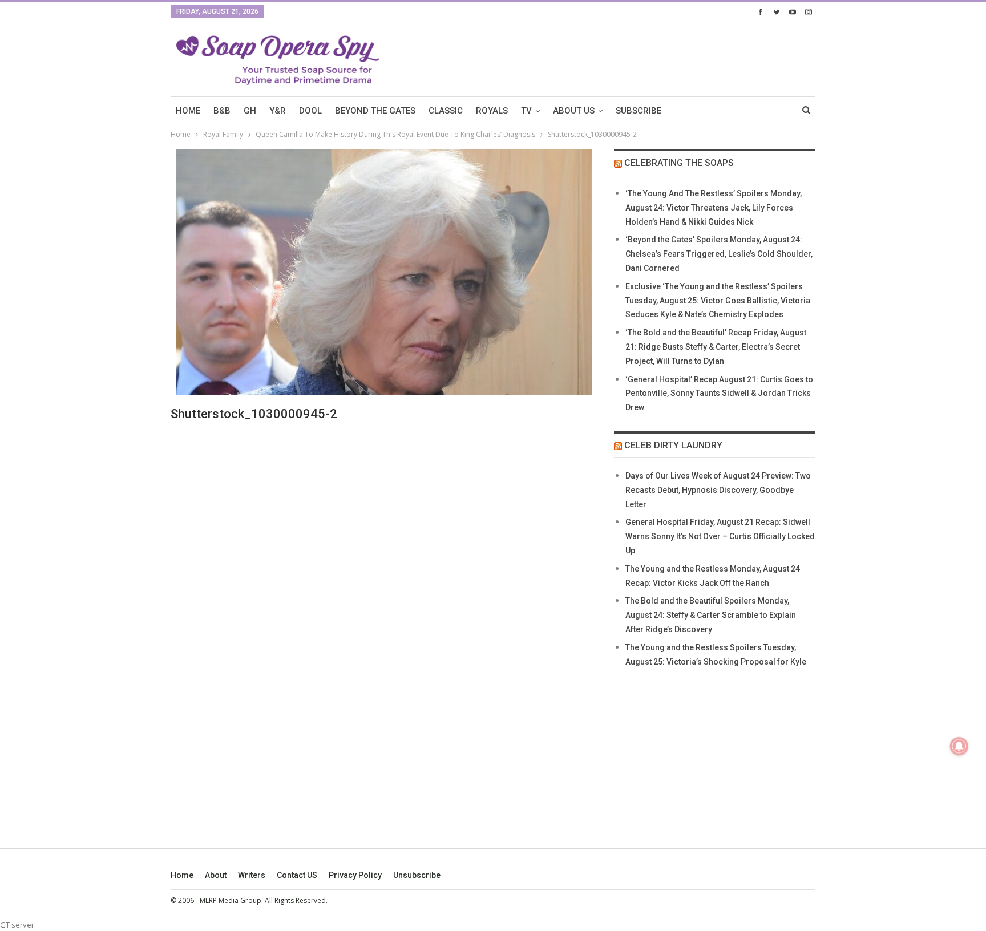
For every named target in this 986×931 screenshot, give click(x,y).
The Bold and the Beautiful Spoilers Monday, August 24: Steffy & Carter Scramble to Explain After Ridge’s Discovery (710, 615)
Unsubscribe (417, 875)
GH (250, 111)
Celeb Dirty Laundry (673, 445)
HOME (188, 111)
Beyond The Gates (375, 111)
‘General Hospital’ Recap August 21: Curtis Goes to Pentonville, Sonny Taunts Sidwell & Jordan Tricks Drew (719, 393)
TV (526, 111)
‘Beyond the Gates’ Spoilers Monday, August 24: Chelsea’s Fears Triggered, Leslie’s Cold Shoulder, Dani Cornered (719, 254)
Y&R (277, 111)
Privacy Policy (355, 875)
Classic (446, 111)
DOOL (310, 111)
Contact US (297, 875)
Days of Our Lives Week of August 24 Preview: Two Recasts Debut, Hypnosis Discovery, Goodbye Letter (718, 490)
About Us (574, 111)
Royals (492, 111)
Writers (251, 875)
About (216, 875)
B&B (222, 111)
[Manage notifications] (959, 746)
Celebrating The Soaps (679, 162)
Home (182, 875)
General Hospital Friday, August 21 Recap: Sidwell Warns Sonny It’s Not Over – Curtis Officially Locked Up (720, 536)
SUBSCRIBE (638, 111)
